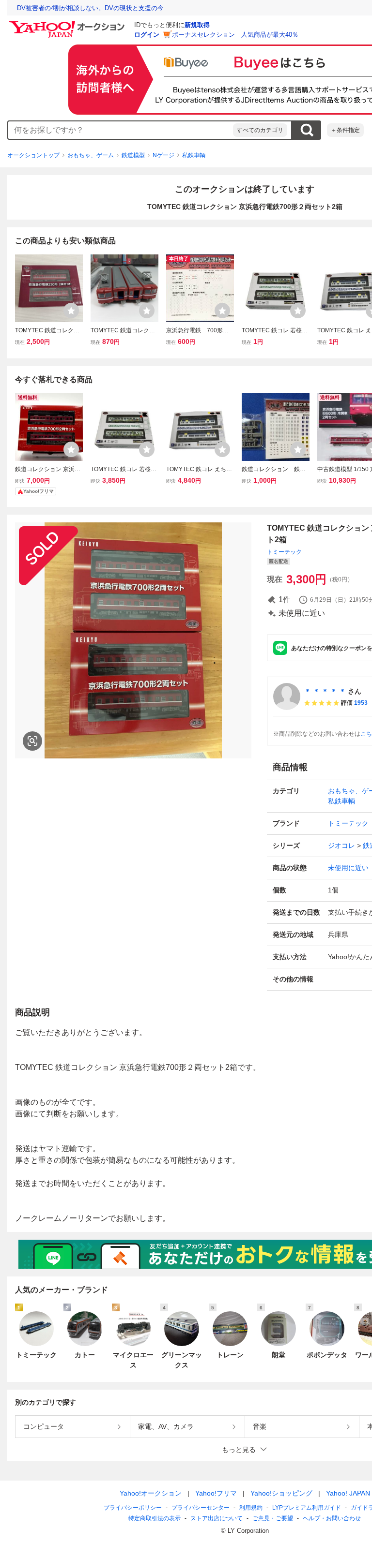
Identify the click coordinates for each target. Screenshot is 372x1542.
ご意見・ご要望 (272, 1518)
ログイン (146, 34)
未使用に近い (348, 868)
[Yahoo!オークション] (68, 23)
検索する (306, 130)
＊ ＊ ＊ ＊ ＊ (325, 691)
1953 (361, 702)
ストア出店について (216, 1518)
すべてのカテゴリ (260, 130)
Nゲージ (163, 155)
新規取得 (197, 25)
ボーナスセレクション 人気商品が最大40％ (235, 34)
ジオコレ (341, 845)
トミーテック (284, 552)
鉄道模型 (133, 155)
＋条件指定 (345, 130)
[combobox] (120, 130)
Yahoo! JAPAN (348, 1493)
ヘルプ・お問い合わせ (332, 1518)
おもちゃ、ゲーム (90, 155)
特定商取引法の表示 (154, 1518)
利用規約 (251, 1507)
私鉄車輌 (193, 155)
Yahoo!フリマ (216, 1493)
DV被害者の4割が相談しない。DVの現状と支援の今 (90, 8)
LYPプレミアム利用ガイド (306, 1507)
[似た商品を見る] (32, 741)
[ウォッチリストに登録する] (71, 310)
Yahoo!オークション (151, 1493)
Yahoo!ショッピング (281, 1493)
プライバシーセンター (200, 1507)
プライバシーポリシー (133, 1507)
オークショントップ (33, 155)
